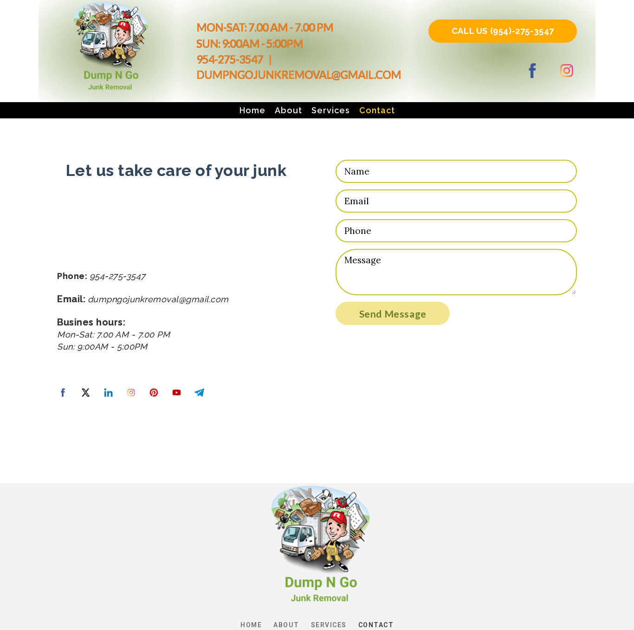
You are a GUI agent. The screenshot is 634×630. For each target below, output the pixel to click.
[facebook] (532, 70)
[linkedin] (108, 392)
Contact (377, 110)
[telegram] (199, 392)
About (288, 110)
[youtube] (176, 392)
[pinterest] (154, 392)
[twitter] (85, 392)
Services (330, 110)
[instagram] (566, 70)
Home (252, 110)
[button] (502, 31)
